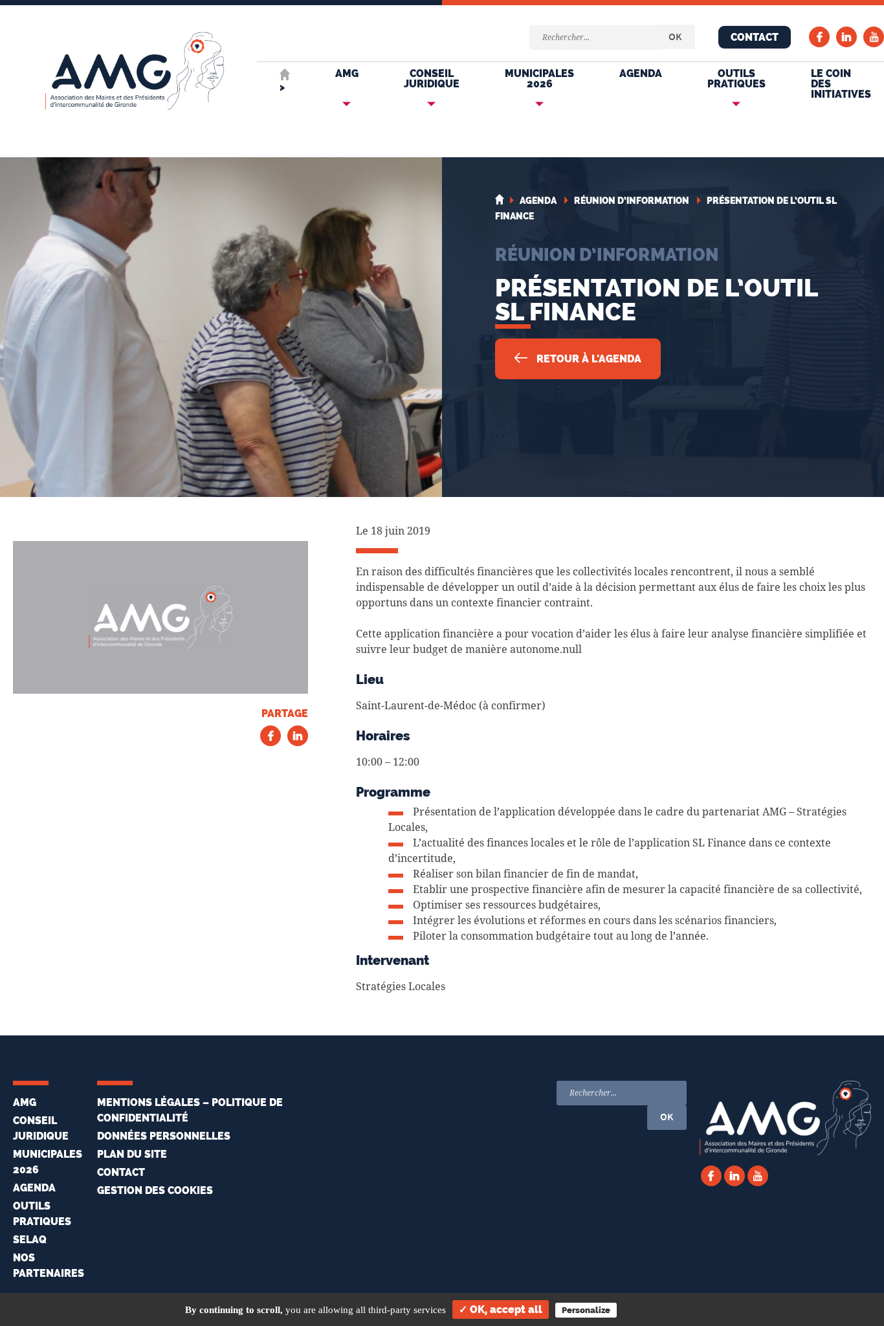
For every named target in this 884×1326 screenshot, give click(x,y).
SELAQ (30, 1239)
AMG (347, 73)
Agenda (640, 73)
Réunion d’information (606, 254)
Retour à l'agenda (587, 359)
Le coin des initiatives (841, 84)
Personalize (586, 1310)
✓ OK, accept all (500, 1309)
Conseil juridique (431, 78)
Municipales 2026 (539, 78)
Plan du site (132, 1154)
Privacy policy (659, 1310)
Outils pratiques (736, 78)
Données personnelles (163, 1136)
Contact (755, 37)
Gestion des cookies (155, 1190)
